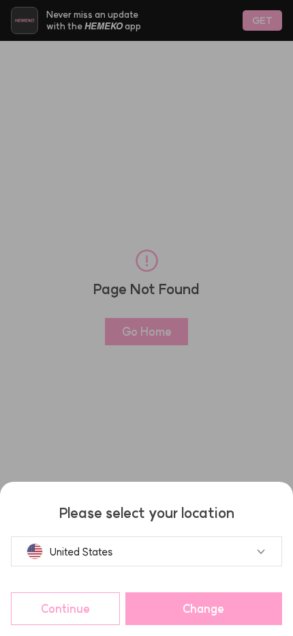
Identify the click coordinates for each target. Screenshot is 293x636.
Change (203, 609)
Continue (65, 609)
